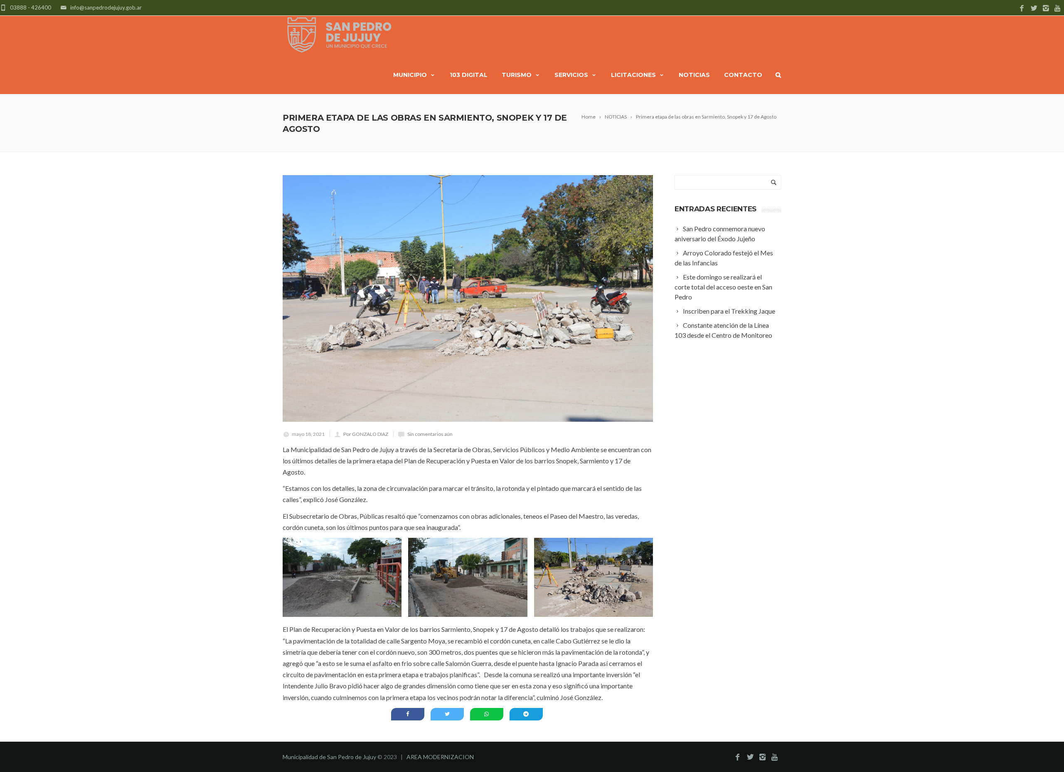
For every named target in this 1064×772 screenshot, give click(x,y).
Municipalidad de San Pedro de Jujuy (329, 756)
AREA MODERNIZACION (440, 756)
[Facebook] (1022, 8)
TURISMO (517, 75)
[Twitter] (1034, 8)
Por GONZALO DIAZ (365, 434)
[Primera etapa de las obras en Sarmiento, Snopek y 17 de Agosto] (468, 298)
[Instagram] (1046, 8)
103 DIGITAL (469, 75)
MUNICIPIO (410, 75)
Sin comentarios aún (430, 434)
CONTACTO (743, 75)
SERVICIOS (571, 75)
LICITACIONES (633, 75)
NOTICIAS (694, 75)
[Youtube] (1058, 8)
